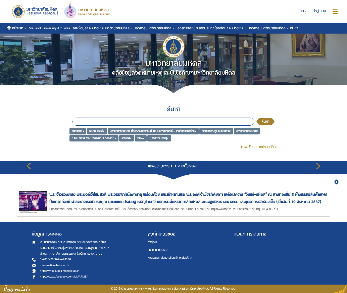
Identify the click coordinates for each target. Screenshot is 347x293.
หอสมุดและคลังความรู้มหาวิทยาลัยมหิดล (170, 257)
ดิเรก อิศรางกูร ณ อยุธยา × (216, 131)
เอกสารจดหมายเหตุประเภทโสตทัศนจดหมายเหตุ (210, 28)
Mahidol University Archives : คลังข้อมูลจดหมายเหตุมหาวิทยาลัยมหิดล (79, 28)
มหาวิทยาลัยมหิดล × (247, 131)
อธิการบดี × (78, 131)
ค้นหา (265, 121)
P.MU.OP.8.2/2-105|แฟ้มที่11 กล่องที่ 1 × (94, 138)
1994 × (140, 138)
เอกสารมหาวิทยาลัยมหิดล (153, 28)
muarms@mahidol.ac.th (54, 265)
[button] (302, 11)
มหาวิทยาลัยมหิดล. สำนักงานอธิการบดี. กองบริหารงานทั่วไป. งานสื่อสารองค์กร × (153, 131)
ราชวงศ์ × (126, 138)
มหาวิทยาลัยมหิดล (158, 249)
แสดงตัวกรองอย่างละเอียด (259, 147)
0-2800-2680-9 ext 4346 (55, 259)
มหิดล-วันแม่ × (96, 131)
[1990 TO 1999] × (159, 138)
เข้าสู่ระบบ (153, 242)
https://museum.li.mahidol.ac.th (59, 270)
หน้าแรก (17, 28)
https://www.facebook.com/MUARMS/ (64, 276)
